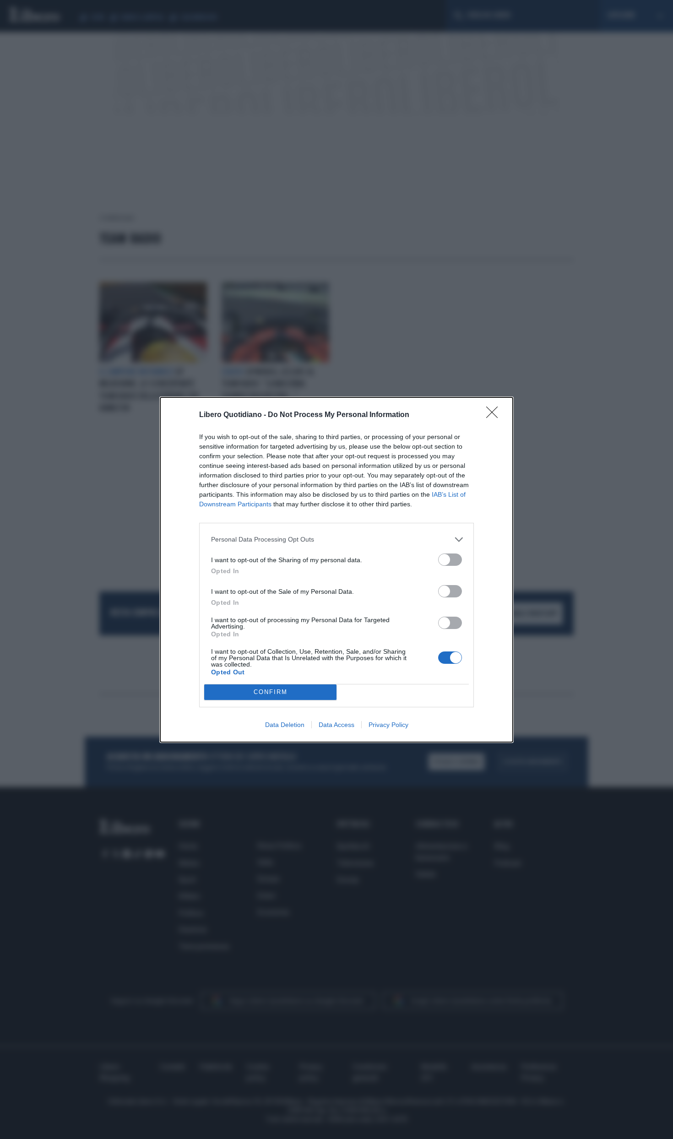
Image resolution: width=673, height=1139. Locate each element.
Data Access (336, 724)
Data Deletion (284, 724)
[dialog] (336, 569)
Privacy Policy (388, 724)
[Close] (495, 415)
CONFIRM (271, 692)
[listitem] (336, 539)
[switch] (450, 559)
